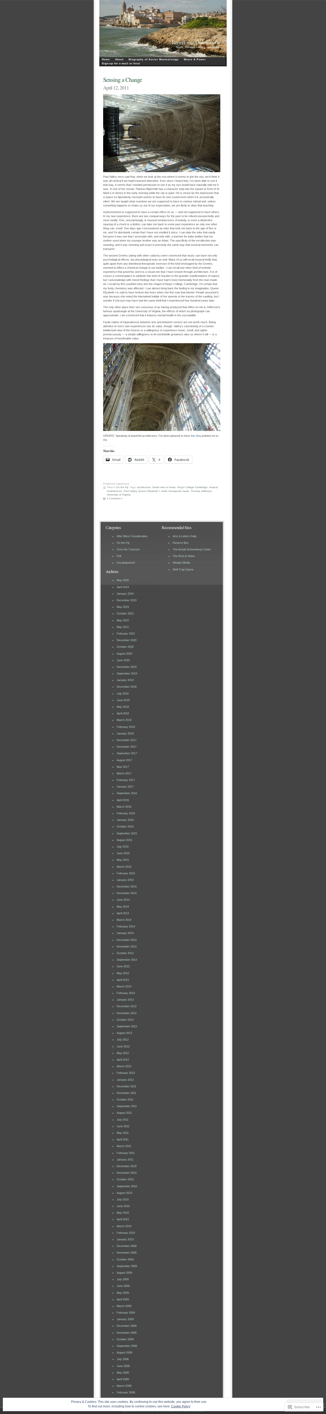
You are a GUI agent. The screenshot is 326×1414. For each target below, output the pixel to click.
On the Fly (122, 487)
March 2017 (124, 773)
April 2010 (123, 1219)
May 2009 (123, 1292)
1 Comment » (115, 498)
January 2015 (125, 879)
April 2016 (123, 800)
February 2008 (126, 1392)
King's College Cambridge (192, 487)
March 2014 (124, 919)
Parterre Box (180, 542)
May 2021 (123, 626)
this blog (196, 435)
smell (164, 491)
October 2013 (125, 953)
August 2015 (124, 839)
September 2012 (127, 1026)
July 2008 (123, 1359)
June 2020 (123, 660)
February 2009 (126, 1312)
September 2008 (127, 1345)
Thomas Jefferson (201, 491)
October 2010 (125, 1179)
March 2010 (124, 1226)
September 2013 (127, 959)
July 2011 (122, 1119)
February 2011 (126, 1152)
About (119, 59)
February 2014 (126, 926)
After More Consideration (132, 536)
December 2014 (127, 886)
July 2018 (123, 693)
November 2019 (127, 666)
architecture (144, 487)
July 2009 (123, 1279)
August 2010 (124, 1192)
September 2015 (127, 833)
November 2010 (127, 1172)
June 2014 (123, 899)
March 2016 (124, 806)
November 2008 (127, 1332)
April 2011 (123, 1139)
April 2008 (123, 1379)
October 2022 (125, 613)
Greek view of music (164, 487)
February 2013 (126, 993)
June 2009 (123, 1285)
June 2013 (123, 966)
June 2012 (123, 1046)
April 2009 (123, 1299)
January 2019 (125, 680)
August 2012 (124, 1032)
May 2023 (123, 606)
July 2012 (123, 1039)
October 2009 (125, 1259)
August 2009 (124, 1272)
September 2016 (127, 793)
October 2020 (125, 646)
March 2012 (124, 1066)
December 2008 (127, 1325)
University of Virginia (119, 494)
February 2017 (126, 779)
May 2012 (123, 1053)
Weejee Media (181, 562)
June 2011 (123, 1126)
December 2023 (127, 600)
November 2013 (127, 946)
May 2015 (123, 859)
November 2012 (127, 1013)
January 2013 (125, 999)
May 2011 (123, 1132)
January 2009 (125, 1319)
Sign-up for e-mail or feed (121, 63)
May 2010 (123, 1212)
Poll (119, 556)
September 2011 (127, 1106)
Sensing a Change (122, 80)
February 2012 (126, 1072)
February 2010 (126, 1232)
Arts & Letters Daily (185, 536)
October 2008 (125, 1339)
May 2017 (123, 766)
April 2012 (123, 1059)
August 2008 (124, 1352)
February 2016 (126, 813)
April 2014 (123, 913)
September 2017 (127, 753)
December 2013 (127, 939)
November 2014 (127, 893)
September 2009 (127, 1266)
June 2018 (123, 700)
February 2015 (126, 873)
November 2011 (126, 1092)
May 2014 (123, 906)
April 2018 (123, 713)
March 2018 (124, 719)
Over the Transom (128, 549)
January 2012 (125, 1079)
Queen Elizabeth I (149, 491)
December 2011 (126, 1086)
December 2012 (127, 1006)
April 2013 (123, 979)
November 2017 (127, 746)
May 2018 (123, 706)
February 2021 (126, 633)
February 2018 (126, 726)
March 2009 (124, 1305)
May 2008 (123, 1372)
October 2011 (125, 1099)
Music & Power (195, 59)
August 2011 (124, 1112)
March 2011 (124, 1146)
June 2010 (123, 1206)
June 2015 (123, 853)
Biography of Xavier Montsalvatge (154, 59)
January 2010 (125, 1239)
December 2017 (127, 740)
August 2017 (124, 760)
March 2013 (124, 986)
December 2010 (127, 1166)
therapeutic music (179, 491)
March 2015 (124, 866)
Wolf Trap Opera (183, 569)
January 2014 (125, 933)
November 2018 (127, 686)
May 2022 (123, 620)
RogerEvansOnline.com (195, 42)
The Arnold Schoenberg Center (192, 549)
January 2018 (125, 733)
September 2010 (127, 1186)
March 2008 (124, 1385)
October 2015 (125, 826)
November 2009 (127, 1252)
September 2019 (127, 673)
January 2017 (125, 786)
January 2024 (125, 593)
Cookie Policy (180, 1406)
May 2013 (123, 973)
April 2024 (123, 587)
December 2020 (127, 640)
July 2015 (123, 846)
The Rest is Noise (184, 556)
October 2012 (125, 1019)
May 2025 (123, 580)
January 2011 (125, 1159)
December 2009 (127, 1245)
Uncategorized (126, 562)
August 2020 (124, 653)
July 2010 (123, 1199)
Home (106, 59)
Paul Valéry (130, 491)
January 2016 (125, 819)
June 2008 (123, 1365)
